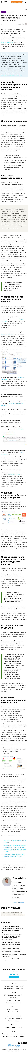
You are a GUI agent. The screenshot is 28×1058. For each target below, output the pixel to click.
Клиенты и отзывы (8, 986)
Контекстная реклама (13, 995)
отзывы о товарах (6, 915)
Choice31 (7, 1027)
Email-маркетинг (13, 997)
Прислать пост (14, 976)
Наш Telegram (16, 1009)
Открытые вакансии (19, 1034)
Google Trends (5, 912)
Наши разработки (9, 988)
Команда (10, 1034)
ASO (22, 995)
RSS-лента (21, 1036)
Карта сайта (13, 1036)
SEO (5, 995)
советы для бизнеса (16, 912)
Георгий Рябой (19, 878)
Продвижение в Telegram (13, 1003)
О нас (9, 1009)
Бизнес (3, 12)
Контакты (6, 1036)
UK (26, 9)
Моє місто (13, 1027)
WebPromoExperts (7, 42)
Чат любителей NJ (13, 1012)
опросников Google (14, 474)
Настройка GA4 (9, 1018)
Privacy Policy (19, 988)
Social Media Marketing (13, 1000)
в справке (20, 429)
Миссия (4, 1034)
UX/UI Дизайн (18, 1018)
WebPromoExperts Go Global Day (11, 75)
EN (14, 974)
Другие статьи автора (18, 902)
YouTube (19, 1027)
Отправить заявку (16, 2)
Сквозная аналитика (13, 1021)
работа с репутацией (18, 915)
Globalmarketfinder (7, 334)
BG (11, 974)
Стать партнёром (19, 986)
